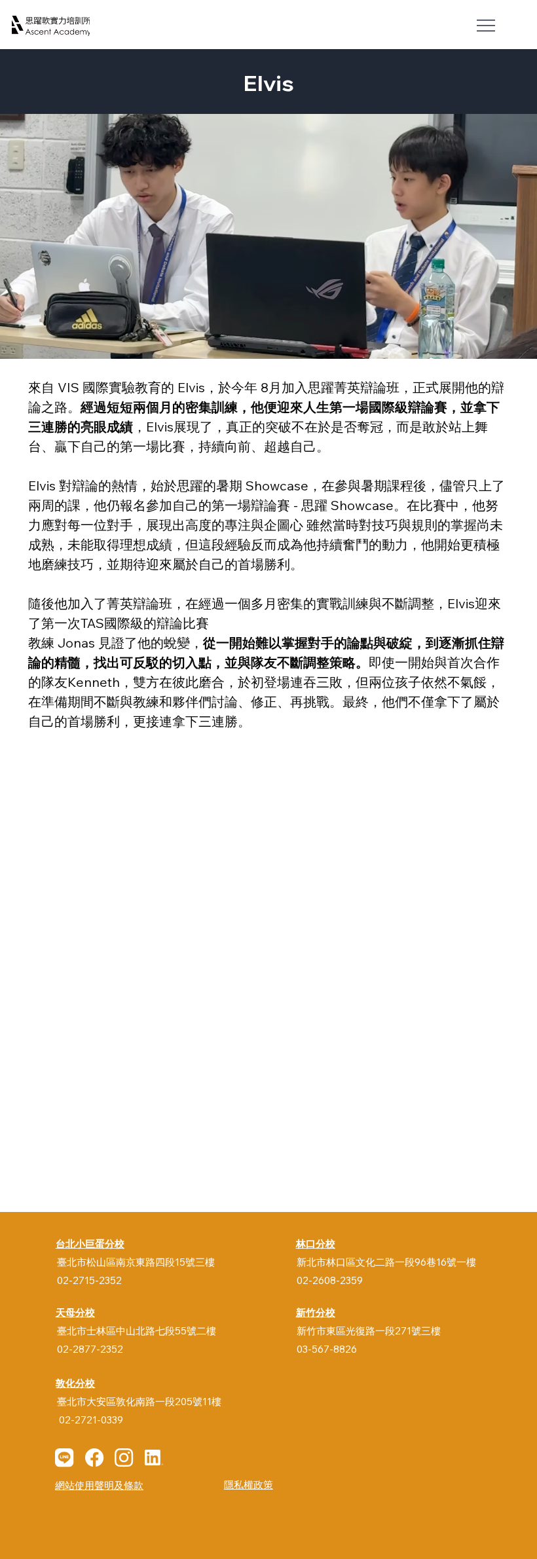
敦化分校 (75, 1382)
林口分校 (315, 1243)
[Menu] (486, 25)
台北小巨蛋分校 (90, 1243)
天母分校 (75, 1312)
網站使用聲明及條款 (99, 1485)
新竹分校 (315, 1312)
